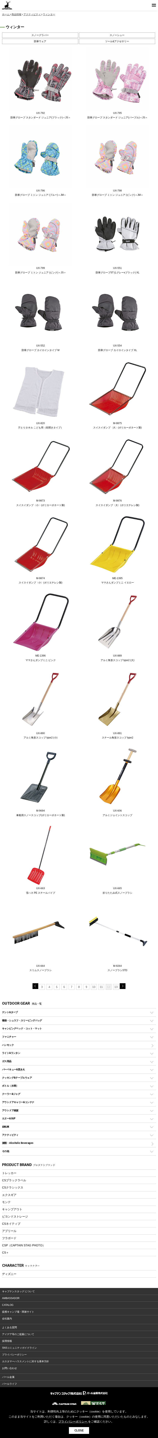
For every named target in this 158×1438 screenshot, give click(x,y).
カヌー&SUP (8, 1118)
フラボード (9, 1238)
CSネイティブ (11, 1223)
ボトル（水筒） (10, 1085)
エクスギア (9, 1195)
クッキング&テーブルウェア (17, 1077)
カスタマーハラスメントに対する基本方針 (25, 1361)
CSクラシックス (12, 1187)
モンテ (6, 1202)
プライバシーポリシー (14, 1354)
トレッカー (9, 1173)
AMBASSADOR (11, 1298)
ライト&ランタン (11, 1052)
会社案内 (7, 1318)
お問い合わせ (9, 1368)
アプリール (9, 1231)
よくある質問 (9, 1327)
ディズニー (9, 1274)
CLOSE (79, 1430)
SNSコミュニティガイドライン (19, 1347)
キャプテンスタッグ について (18, 1291)
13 (116, 987)
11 (101, 987)
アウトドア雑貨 (10, 1110)
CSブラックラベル (14, 1180)
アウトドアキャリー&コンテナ (18, 1102)
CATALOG (7, 1305)
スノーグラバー (40, 35)
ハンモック (8, 1044)
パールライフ (9, 1383)
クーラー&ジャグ (11, 1093)
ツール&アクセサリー (117, 41)
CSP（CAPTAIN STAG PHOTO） (23, 1245)
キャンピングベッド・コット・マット (22, 1028)
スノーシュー (117, 35)
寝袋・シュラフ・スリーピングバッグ (22, 1020)
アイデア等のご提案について (18, 1334)
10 (93, 987)
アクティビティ (10, 1134)
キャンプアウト (12, 1209)
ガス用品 (7, 1061)
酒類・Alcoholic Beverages (17, 1142)
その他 (5, 1151)
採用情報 (7, 1341)
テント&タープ (10, 1012)
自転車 (5, 1126)
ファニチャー (9, 1036)
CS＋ (5, 1252)
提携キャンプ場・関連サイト (18, 1311)
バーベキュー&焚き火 (13, 1069)
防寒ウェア (40, 41)
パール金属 (8, 1377)
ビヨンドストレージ (15, 1216)
